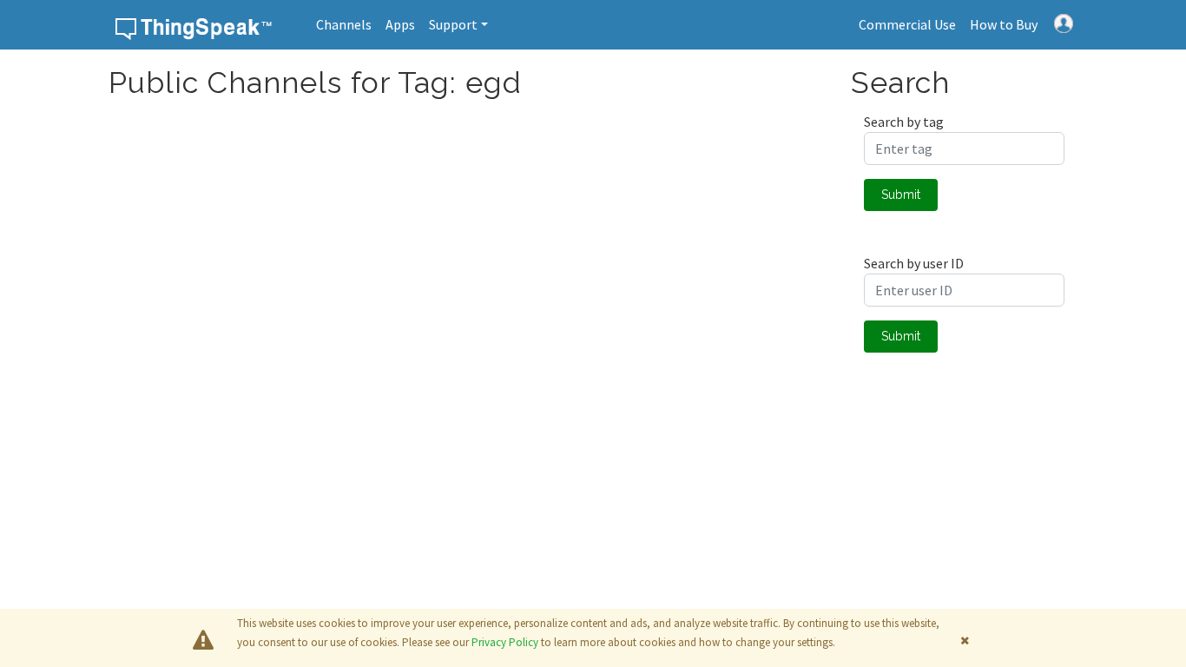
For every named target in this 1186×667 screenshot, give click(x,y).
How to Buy (1004, 24)
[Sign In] (1063, 21)
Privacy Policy (504, 642)
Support (453, 24)
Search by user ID (914, 263)
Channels (344, 24)
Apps (400, 24)
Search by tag (904, 121)
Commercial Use (907, 24)
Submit (900, 194)
